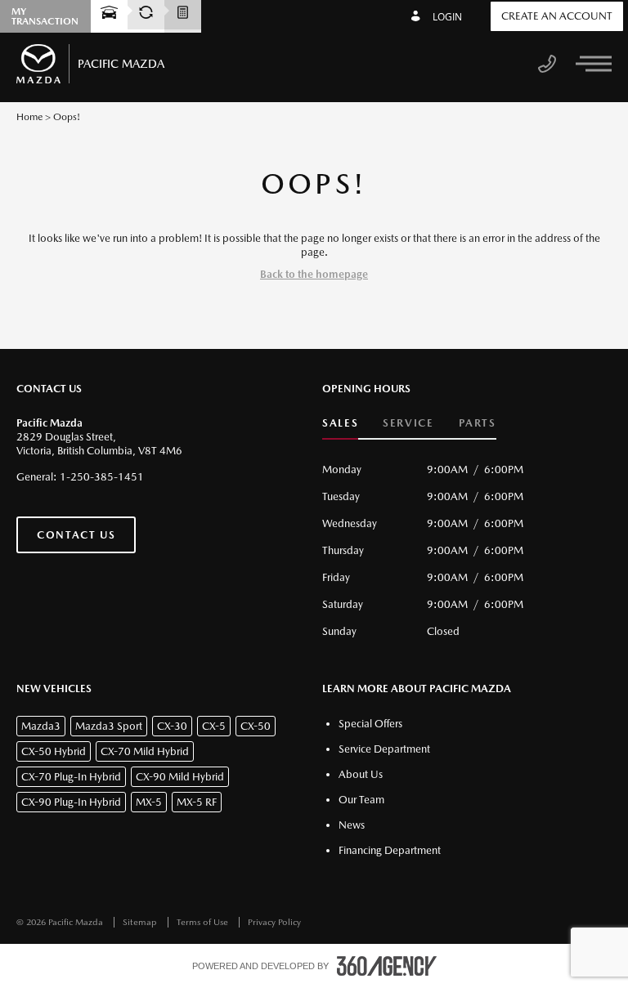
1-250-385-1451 (102, 477)
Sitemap (141, 922)
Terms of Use (204, 922)
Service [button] (408, 423)
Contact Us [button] (76, 535)
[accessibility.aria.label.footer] (387, 966)
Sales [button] (340, 423)
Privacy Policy (274, 922)
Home (29, 117)
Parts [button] (477, 423)
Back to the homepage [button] (314, 274)
